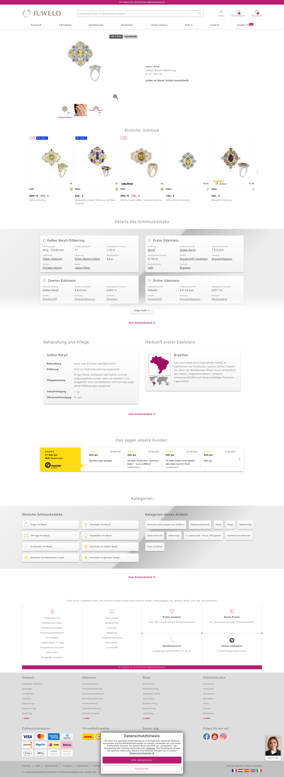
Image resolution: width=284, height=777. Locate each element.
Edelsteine (65, 25)
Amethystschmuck (92, 688)
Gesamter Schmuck (32, 684)
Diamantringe (29, 708)
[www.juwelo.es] (246, 770)
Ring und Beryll (155, 546)
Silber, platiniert (52, 259)
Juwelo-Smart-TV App (52, 642)
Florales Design (52, 268)
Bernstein (208, 698)
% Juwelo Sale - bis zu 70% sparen (203, 535)
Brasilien (185, 268)
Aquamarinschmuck (93, 693)
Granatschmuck (91, 713)
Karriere (26, 766)
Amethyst (208, 688)
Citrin (206, 703)
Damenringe (245, 524)
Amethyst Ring (150, 688)
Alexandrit (208, 684)
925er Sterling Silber (87, 259)
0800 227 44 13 (182, 651)
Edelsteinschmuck (199, 524)
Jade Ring (148, 713)
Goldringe (27, 713)
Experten (112, 628)
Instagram (223, 736)
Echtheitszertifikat (52, 623)
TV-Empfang (52, 637)
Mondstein (209, 713)
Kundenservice (52, 618)
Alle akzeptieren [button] (142, 760)
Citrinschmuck (90, 703)
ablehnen (150, 748)
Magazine (112, 632)
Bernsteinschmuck (92, 698)
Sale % (189, 25)
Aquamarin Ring (151, 693)
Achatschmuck (90, 684)
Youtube (215, 736)
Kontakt (97, 766)
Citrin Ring (148, 698)
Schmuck (36, 25)
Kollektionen (96, 25)
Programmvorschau (111, 637)
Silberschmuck (154, 535)
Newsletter (112, 642)
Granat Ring (149, 708)
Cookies (67, 766)
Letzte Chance (159, 25)
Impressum (82, 766)
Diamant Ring (150, 703)
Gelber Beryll (188, 250)
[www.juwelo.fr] (234, 770)
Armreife (26, 698)
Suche (200, 14)
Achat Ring (148, 684)
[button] (221, 14)
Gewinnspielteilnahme (52, 632)
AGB (37, 766)
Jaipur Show (82, 268)
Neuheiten (127, 25)
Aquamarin (209, 693)
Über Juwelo (111, 618)
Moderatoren (112, 623)
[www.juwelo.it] (259, 770)
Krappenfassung (222, 259)
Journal (110, 647)
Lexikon (214, 25)
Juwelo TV (245, 25)
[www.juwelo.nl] (240, 770)
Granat (207, 708)
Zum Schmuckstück (140, 323)
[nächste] (257, 171)
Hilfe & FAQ (52, 652)
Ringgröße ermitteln (52, 657)
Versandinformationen (52, 647)
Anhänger (27, 688)
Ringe (230, 524)
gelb (150, 268)
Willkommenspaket (52, 628)
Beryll (151, 250)
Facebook (206, 736)
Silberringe (174, 535)
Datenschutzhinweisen (140, 753)
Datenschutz (51, 766)
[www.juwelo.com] (252, 770)
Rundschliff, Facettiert (194, 259)
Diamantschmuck (92, 708)
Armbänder (28, 693)
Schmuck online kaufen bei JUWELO (165, 524)
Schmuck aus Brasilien (239, 535)
